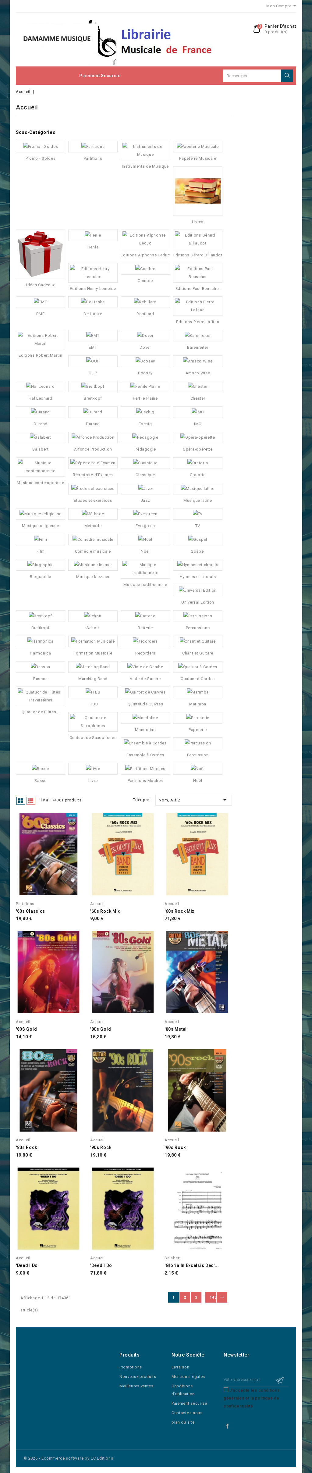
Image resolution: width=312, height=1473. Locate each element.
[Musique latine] (197, 488)
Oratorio (198, 475)
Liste (31, 800)
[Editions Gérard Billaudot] (197, 239)
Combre (145, 280)
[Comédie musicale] (93, 539)
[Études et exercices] (93, 488)
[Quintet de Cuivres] (145, 692)
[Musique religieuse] (40, 514)
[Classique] (145, 463)
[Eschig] (145, 412)
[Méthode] (93, 514)
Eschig (145, 424)
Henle (93, 247)
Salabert (40, 449)
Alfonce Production (93, 449)
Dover (145, 347)
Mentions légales (188, 1376)
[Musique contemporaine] (40, 467)
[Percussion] (197, 743)
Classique (145, 475)
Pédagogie (145, 449)
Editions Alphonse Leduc (145, 255)
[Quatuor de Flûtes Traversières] (40, 696)
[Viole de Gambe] (145, 667)
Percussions (198, 628)
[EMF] (40, 302)
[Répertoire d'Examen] (93, 463)
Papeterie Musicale (197, 158)
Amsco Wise (198, 373)
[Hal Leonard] (40, 386)
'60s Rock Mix (105, 911)
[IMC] (197, 412)
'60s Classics (30, 911)
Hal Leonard (40, 398)
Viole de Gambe (145, 678)
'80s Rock (26, 1147)
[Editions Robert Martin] (40, 339)
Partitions (93, 158)
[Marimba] (197, 692)
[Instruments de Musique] (145, 150)
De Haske (92, 314)
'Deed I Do (27, 1265)
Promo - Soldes (41, 158)
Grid (21, 800)
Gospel (198, 551)
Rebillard (145, 314)
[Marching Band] (93, 667)
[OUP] (93, 361)
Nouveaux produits (137, 1376)
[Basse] (40, 769)
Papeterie (198, 729)
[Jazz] (145, 488)
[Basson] (40, 667)
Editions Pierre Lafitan (197, 321)
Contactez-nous (187, 1413)
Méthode (93, 525)
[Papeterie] (197, 718)
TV (197, 525)
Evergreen (145, 525)
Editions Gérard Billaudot (197, 255)
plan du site (183, 1422)
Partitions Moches (145, 780)
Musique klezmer (93, 576)
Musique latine (197, 500)
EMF (40, 314)
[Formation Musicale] (93, 641)
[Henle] (93, 235)
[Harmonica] (40, 641)
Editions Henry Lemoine (93, 288)
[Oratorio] (197, 463)
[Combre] (145, 269)
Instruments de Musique (145, 166)
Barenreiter (197, 347)
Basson (40, 678)
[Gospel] (197, 539)
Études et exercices (93, 500)
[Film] (40, 539)
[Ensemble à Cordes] (145, 743)
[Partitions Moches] (145, 769)
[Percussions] (197, 616)
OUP (93, 373)
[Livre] (93, 769)
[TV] (197, 514)
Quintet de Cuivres (145, 704)
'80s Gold (100, 1029)
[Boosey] (145, 361)
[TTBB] (93, 692)
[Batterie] (145, 616)
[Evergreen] (145, 514)
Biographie (40, 576)
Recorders (145, 653)
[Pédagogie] (145, 437)
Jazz (145, 500)
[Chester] (197, 386)
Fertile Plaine (145, 398)
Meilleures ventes (136, 1386)
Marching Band (93, 678)
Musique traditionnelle (145, 584)
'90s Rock (100, 1147)
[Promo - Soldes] (40, 146)
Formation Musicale (93, 653)
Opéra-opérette (198, 449)
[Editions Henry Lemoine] (93, 273)
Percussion (198, 755)
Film (41, 551)
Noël (145, 551)
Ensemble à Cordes (145, 755)
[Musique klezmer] (93, 565)
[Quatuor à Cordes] (197, 667)
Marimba (197, 704)
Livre (93, 780)
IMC (197, 424)
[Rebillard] (145, 302)
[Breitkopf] (93, 386)
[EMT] (93, 335)
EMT (93, 347)
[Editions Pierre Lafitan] (197, 306)
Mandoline (145, 729)
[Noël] (145, 539)
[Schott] (93, 616)
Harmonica (40, 653)
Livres (198, 221)
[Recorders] (145, 641)
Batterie (145, 628)
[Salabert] (40, 437)
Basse (40, 780)
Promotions (130, 1367)
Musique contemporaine (40, 482)
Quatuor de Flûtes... (41, 712)
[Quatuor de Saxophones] (93, 722)
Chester (197, 398)
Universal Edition (197, 602)
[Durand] (40, 412)
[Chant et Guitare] (197, 641)
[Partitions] (93, 146)
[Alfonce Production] (93, 437)
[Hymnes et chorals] (197, 565)
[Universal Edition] (197, 590)
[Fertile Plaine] (145, 386)
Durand (41, 424)
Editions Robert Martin (40, 355)
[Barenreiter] (197, 335)
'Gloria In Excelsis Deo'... (192, 1265)
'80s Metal (176, 1029)
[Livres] (197, 191)
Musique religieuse (40, 525)
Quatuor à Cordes (198, 678)
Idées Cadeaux (40, 285)
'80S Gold (26, 1029)
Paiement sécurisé (100, 75)
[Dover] (145, 335)
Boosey (145, 373)
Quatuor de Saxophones (93, 737)
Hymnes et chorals (198, 576)
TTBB (93, 704)
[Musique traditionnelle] (145, 569)
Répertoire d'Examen (93, 475)
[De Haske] (93, 302)
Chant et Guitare (197, 653)
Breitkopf (93, 398)
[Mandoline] (145, 718)
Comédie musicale (93, 551)
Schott (93, 628)
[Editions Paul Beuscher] (197, 273)
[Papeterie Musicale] (197, 146)
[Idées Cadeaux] (40, 254)
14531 (213, 1297)
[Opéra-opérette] (197, 437)
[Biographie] (40, 565)
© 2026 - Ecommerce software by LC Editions (68, 1458)
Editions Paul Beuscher (198, 288)
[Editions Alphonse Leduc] (145, 239)
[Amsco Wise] (197, 361)
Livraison (180, 1367)
